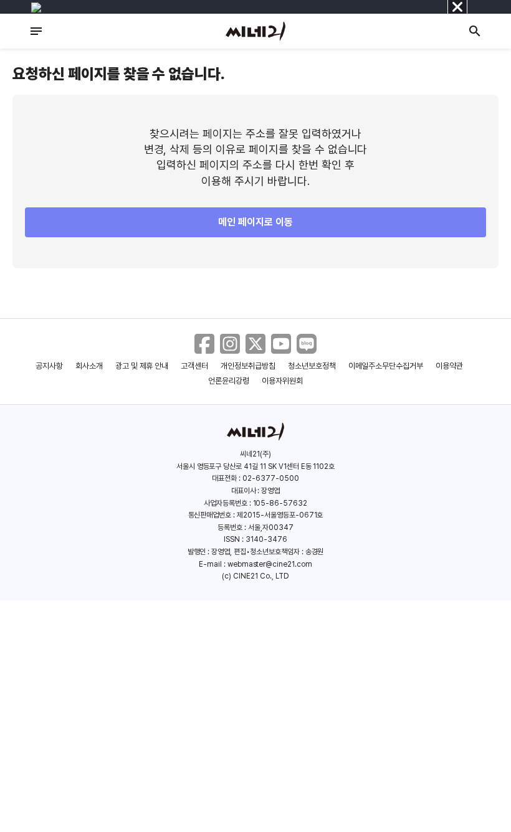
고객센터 (194, 366)
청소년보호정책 (312, 366)
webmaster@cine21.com (269, 564)
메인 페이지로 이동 (255, 222)
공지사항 (49, 366)
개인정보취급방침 (248, 366)
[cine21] (255, 31)
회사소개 (89, 366)
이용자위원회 (282, 380)
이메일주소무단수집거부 (386, 366)
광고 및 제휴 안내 (142, 366)
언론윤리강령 (228, 380)
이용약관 (449, 366)
